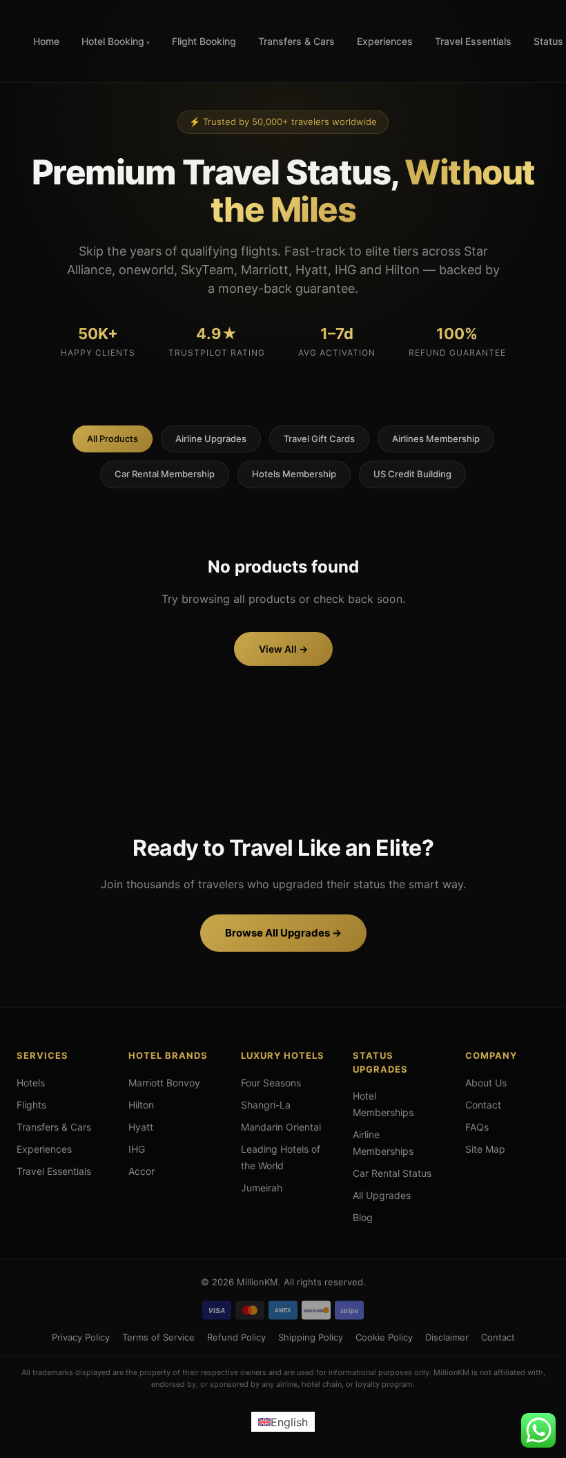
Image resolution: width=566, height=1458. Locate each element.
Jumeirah (261, 1187)
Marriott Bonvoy (164, 1082)
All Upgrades (382, 1195)
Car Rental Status (392, 1173)
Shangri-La (266, 1105)
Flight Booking (204, 41)
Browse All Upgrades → (283, 932)
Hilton (141, 1105)
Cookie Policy (384, 1337)
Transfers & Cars (296, 41)
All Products (112, 438)
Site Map (485, 1149)
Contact (483, 1105)
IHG (136, 1149)
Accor (141, 1171)
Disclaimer (447, 1337)
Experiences (385, 41)
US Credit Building (412, 473)
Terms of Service (158, 1337)
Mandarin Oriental (281, 1127)
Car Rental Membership (165, 473)
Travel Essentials (473, 41)
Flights (31, 1105)
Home (46, 41)
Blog (363, 1217)
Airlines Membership (436, 438)
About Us (486, 1082)
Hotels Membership (294, 473)
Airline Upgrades (210, 438)
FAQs (477, 1127)
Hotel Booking (112, 41)
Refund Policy (236, 1337)
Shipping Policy (310, 1337)
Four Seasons (271, 1082)
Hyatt (140, 1127)
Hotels (31, 1082)
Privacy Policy (81, 1337)
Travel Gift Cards (319, 438)
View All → (283, 649)
